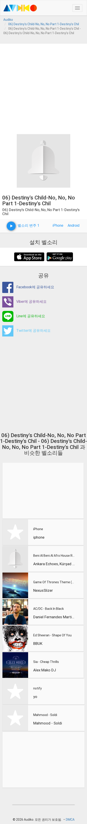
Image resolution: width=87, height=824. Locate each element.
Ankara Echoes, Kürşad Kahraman (54, 564)
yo (35, 696)
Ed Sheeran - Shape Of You (52, 635)
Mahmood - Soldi (45, 715)
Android (73, 225)
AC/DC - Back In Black (48, 608)
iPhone (58, 225)
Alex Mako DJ (44, 670)
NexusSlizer (43, 590)
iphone (38, 537)
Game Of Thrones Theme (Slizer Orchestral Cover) (54, 582)
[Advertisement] (43, 87)
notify (37, 688)
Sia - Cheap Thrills (46, 662)
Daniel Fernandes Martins (54, 617)
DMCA (70, 819)
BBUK (37, 643)
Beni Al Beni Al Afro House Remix (54, 555)
